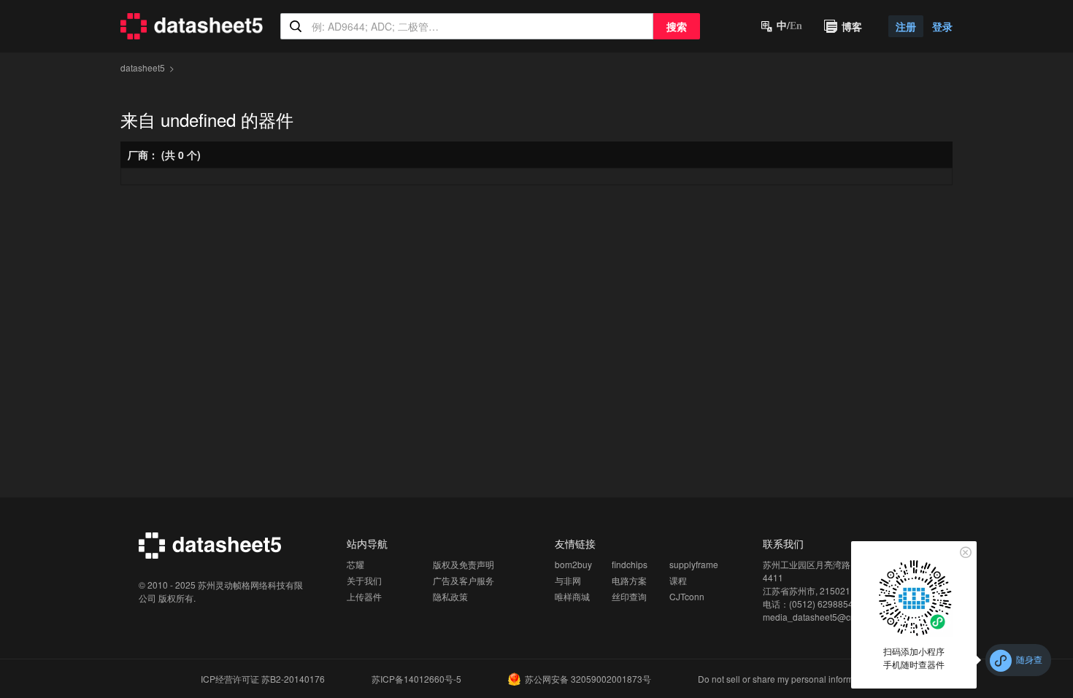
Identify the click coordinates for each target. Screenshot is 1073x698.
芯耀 (355, 564)
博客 (852, 26)
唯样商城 (572, 596)
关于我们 (364, 580)
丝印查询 (629, 596)
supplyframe (693, 564)
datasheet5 (142, 67)
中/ (789, 25)
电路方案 (629, 580)
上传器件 (364, 596)
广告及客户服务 (463, 580)
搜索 (676, 26)
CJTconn (686, 596)
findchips (629, 564)
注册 (906, 26)
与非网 (568, 580)
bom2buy (573, 564)
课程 (678, 580)
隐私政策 (450, 596)
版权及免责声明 (463, 564)
